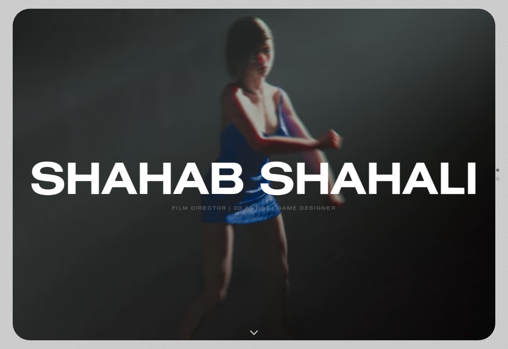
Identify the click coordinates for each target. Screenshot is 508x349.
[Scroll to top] (498, 170)
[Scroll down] (254, 326)
